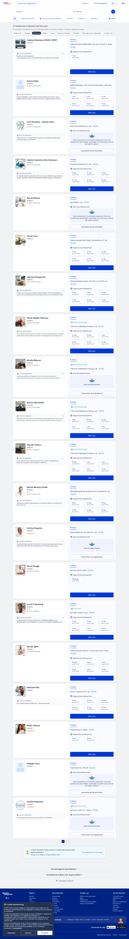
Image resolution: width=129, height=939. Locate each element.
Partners (115, 909)
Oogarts (54, 898)
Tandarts (55, 905)
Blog (114, 900)
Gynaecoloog (56, 911)
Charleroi (32, 901)
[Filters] (15, 19)
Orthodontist (56, 901)
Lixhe (53, 33)
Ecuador (93, 919)
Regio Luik (17, 33)
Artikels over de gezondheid (88, 901)
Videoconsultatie (118, 911)
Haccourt (36, 33)
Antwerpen (32, 898)
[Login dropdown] (114, 3)
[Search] (113, 12)
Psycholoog (55, 907)
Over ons (115, 905)
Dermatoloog (56, 896)
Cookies (115, 935)
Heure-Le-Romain (64, 33)
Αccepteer (45, 933)
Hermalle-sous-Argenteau (91, 33)
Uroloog (54, 912)
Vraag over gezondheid (87, 903)
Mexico (82, 919)
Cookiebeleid (17, 928)
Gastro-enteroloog (57, 909)
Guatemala (100, 919)
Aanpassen (11, 933)
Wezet (45, 33)
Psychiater (55, 900)
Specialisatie (84, 900)
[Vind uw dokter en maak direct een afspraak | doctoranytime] (57, 881)
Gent (30, 900)
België (77, 919)
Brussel (31, 896)
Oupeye (27, 33)
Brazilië (106, 919)
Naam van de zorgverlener (88, 896)
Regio (81, 898)
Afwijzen (28, 933)
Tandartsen (63, 881)
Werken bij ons (117, 898)
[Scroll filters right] (102, 19)
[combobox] (42, 11)
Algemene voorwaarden (104, 935)
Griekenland (70, 919)
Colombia (87, 919)
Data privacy (116, 903)
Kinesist (54, 903)
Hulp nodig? (116, 907)
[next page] (68, 841)
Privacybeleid (123, 935)
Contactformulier (118, 896)
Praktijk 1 (73, 39)
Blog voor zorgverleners (120, 901)
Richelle (76, 33)
